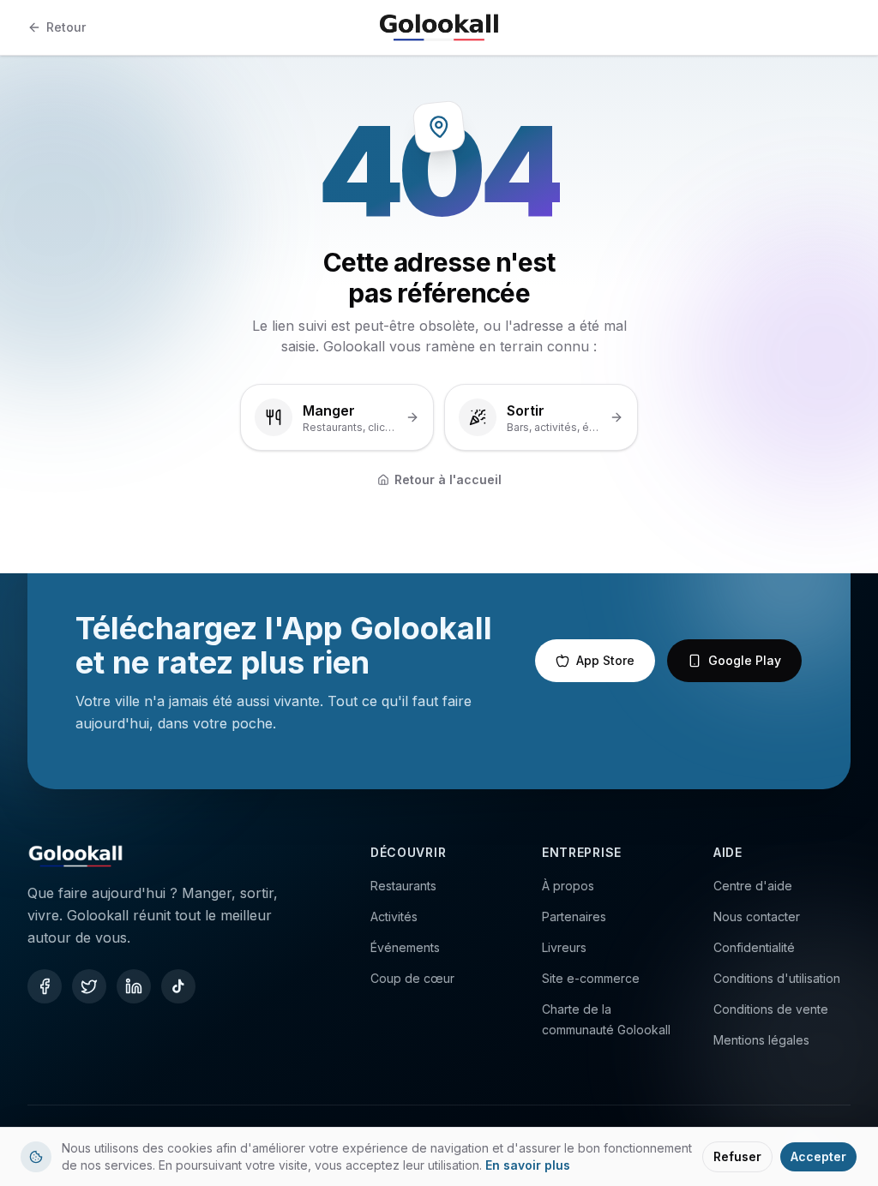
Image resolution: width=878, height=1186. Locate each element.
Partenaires (574, 916)
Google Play (744, 660)
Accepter (818, 1156)
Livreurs (564, 947)
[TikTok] (178, 986)
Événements (405, 947)
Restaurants (403, 885)
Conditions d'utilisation (776, 978)
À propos (568, 885)
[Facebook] (44, 986)
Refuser (737, 1156)
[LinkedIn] (134, 986)
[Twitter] (89, 986)
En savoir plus (527, 1165)
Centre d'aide (752, 885)
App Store (605, 660)
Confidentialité (754, 947)
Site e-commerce (591, 978)
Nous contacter (756, 916)
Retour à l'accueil (448, 479)
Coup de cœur (412, 978)
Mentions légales (761, 1040)
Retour (66, 27)
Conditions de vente (770, 1009)
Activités (394, 916)
